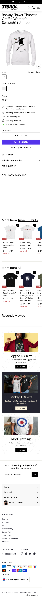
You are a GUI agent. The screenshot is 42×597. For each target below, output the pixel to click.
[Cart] (33, 7)
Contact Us (6, 535)
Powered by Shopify (28, 592)
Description (7, 155)
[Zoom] (39, 66)
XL (20, 77)
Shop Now (21, 366)
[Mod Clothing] (21, 426)
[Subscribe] (35, 474)
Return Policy (7, 532)
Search (5, 519)
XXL (27, 77)
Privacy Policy (7, 529)
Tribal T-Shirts (28, 220)
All (19, 268)
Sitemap (5, 542)
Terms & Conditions (10, 538)
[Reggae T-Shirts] (21, 342)
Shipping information (12, 160)
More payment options (21, 147)
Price (4, 96)
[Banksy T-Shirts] (21, 384)
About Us (5, 522)
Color (8, 83)
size (21, 72)
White (4, 88)
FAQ (3, 525)
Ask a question (9, 166)
